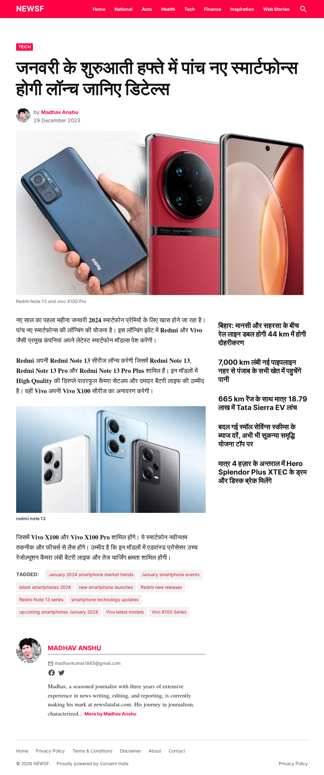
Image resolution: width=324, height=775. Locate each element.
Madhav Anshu (59, 112)
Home (99, 9)
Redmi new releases (161, 587)
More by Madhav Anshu (110, 713)
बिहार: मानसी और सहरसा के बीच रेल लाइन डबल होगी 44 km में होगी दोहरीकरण (262, 334)
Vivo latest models (125, 611)
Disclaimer (130, 750)
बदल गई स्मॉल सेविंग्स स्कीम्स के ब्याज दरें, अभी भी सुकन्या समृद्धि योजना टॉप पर (257, 435)
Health (168, 9)
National (124, 9)
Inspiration (242, 9)
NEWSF (30, 8)
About (155, 750)
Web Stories (276, 9)
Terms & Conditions (92, 750)
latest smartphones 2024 (45, 587)
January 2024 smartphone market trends (91, 574)
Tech (189, 9)
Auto (147, 9)
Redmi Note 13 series (41, 599)
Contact (177, 750)
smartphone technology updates (105, 599)
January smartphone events (170, 574)
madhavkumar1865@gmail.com (88, 663)
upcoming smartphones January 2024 (58, 611)
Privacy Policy (50, 750)
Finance (212, 9)
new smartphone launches (106, 587)
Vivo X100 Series (169, 611)
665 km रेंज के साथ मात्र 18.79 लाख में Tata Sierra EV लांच (262, 403)
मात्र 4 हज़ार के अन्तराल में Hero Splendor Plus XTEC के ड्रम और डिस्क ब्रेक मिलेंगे (262, 472)
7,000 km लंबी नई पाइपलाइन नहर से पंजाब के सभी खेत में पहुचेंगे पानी (259, 370)
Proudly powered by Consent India (92, 763)
